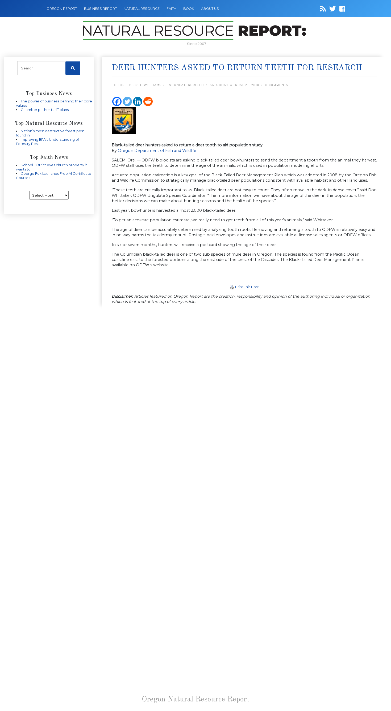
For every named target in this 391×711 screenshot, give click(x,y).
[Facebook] (117, 101)
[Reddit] (148, 101)
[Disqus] (244, 381)
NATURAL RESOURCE (142, 9)
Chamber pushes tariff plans (45, 109)
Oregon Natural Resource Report (195, 699)
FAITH (171, 9)
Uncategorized (189, 85)
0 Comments (276, 85)
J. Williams (150, 85)
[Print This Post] (232, 287)
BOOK (188, 9)
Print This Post (247, 287)
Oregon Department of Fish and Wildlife (157, 150)
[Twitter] (127, 101)
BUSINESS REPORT (100, 9)
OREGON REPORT (62, 9)
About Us (210, 9)
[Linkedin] (137, 101)
